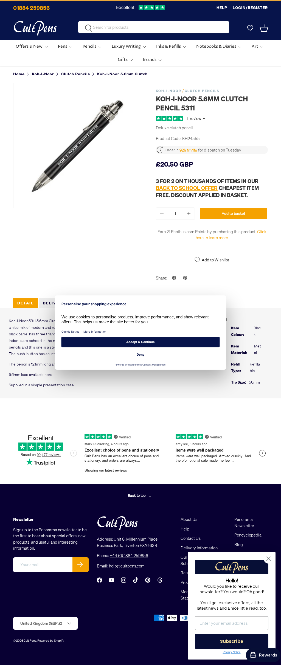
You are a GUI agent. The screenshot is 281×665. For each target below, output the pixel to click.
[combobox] (153, 27)
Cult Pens (30, 640)
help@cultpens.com (127, 566)
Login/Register (250, 7)
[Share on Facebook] (174, 277)
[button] (264, 28)
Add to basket (233, 213)
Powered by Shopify (50, 640)
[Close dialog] (268, 559)
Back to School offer (187, 188)
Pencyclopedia (248, 535)
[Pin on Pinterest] (185, 277)
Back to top (137, 495)
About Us (189, 519)
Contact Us (191, 538)
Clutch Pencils (202, 91)
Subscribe (231, 641)
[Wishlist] (250, 28)
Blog (238, 544)
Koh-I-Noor (168, 91)
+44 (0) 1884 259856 (129, 555)
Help (222, 7)
